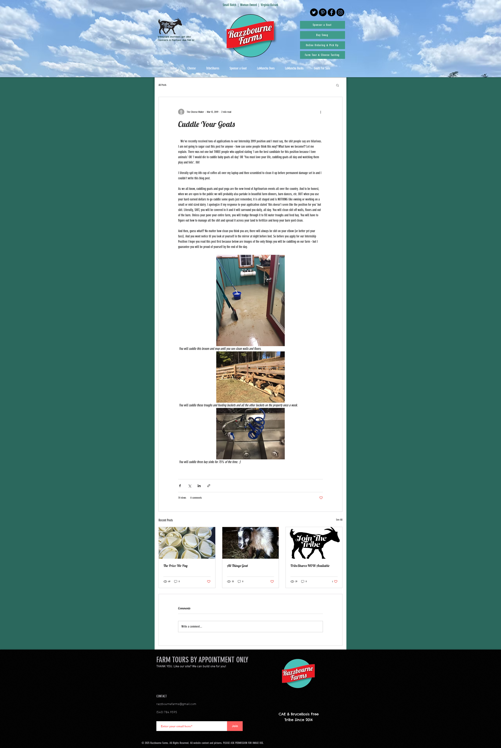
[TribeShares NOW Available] (314, 543)
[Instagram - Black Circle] (340, 12)
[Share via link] (209, 486)
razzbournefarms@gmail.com (176, 704)
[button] (337, 85)
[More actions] (320, 112)
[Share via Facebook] (180, 486)
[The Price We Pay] (187, 543)
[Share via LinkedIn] (199, 486)
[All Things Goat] (250, 543)
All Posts (162, 85)
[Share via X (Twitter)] (189, 486)
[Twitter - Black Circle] (314, 12)
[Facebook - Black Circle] (331, 12)
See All (339, 519)
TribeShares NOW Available (310, 565)
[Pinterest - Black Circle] (323, 12)
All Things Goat (237, 565)
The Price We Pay (175, 565)
